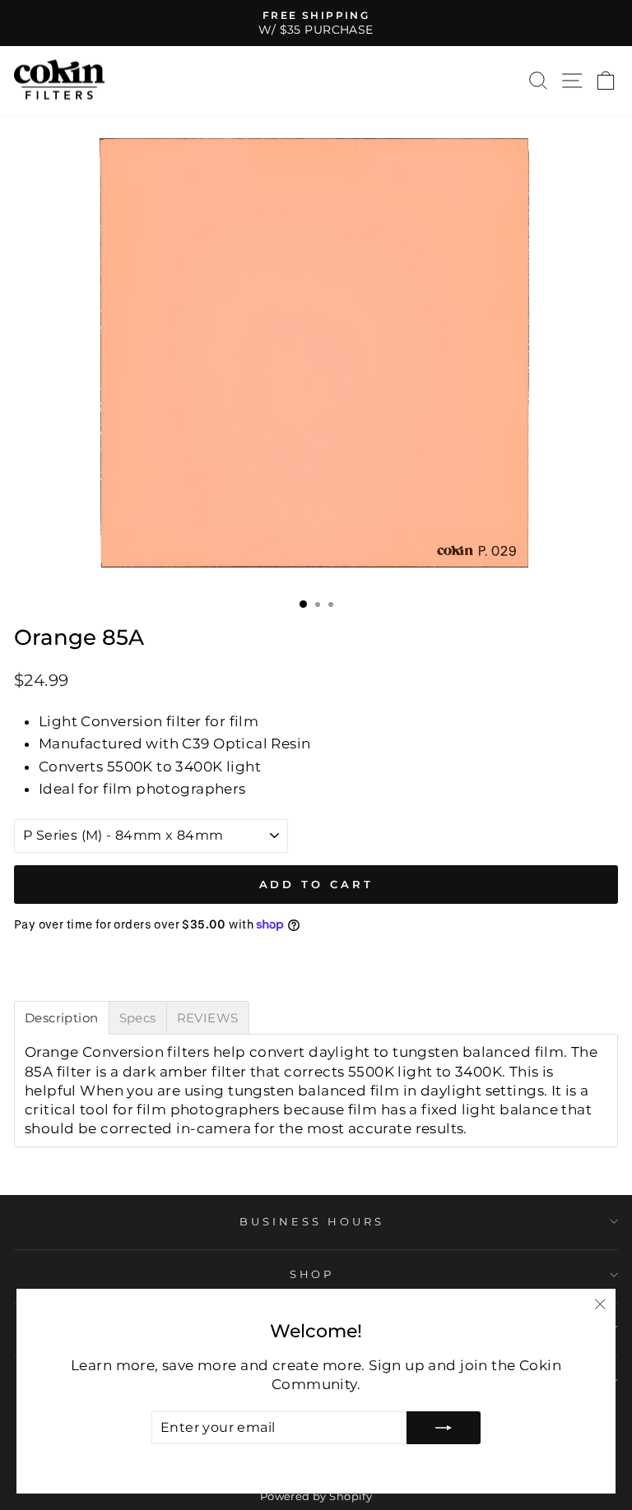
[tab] (61, 1018)
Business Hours (311, 1221)
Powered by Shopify (316, 1496)
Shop (312, 1274)
